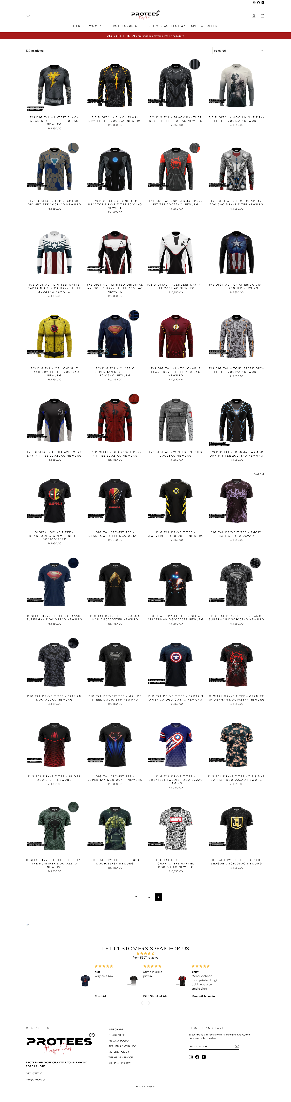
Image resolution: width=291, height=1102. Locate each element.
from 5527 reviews (145, 957)
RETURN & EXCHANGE (122, 1046)
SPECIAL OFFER (204, 25)
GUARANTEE (116, 1035)
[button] (143, 1002)
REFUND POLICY (118, 1051)
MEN (77, 25)
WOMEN (96, 25)
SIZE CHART (116, 1029)
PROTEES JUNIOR (126, 25)
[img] (145, 953)
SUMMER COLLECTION (167, 25)
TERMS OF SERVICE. (121, 1057)
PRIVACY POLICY (119, 1040)
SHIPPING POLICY (119, 1063)
